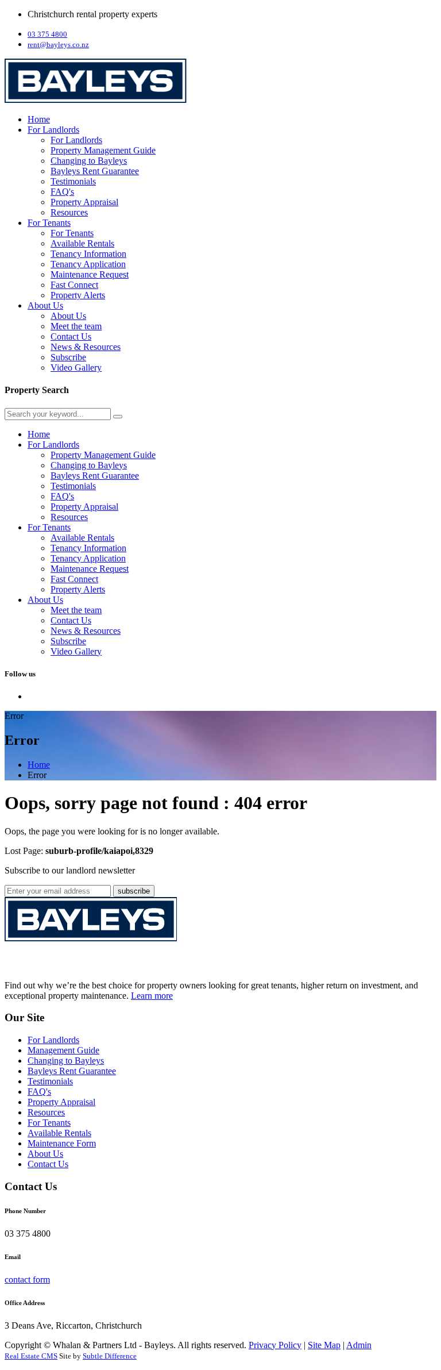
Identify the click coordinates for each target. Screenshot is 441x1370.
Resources (69, 212)
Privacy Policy (275, 1345)
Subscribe (68, 357)
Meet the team (76, 326)
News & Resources (86, 347)
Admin (359, 1345)
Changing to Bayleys (89, 161)
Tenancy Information (88, 254)
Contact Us (71, 336)
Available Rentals (82, 243)
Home (39, 119)
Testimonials (73, 181)
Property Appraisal (84, 202)
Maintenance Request (90, 274)
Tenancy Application (88, 264)
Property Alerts (78, 295)
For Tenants (49, 223)
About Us (45, 305)
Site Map (324, 1345)
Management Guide (63, 1050)
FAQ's (62, 192)
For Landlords (53, 129)
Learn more (152, 995)
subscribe (134, 891)
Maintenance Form (62, 1143)
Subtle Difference (110, 1356)
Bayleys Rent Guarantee (95, 171)
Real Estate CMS (31, 1356)
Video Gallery (76, 367)
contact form (27, 1279)
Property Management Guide (103, 150)
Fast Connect (74, 285)
